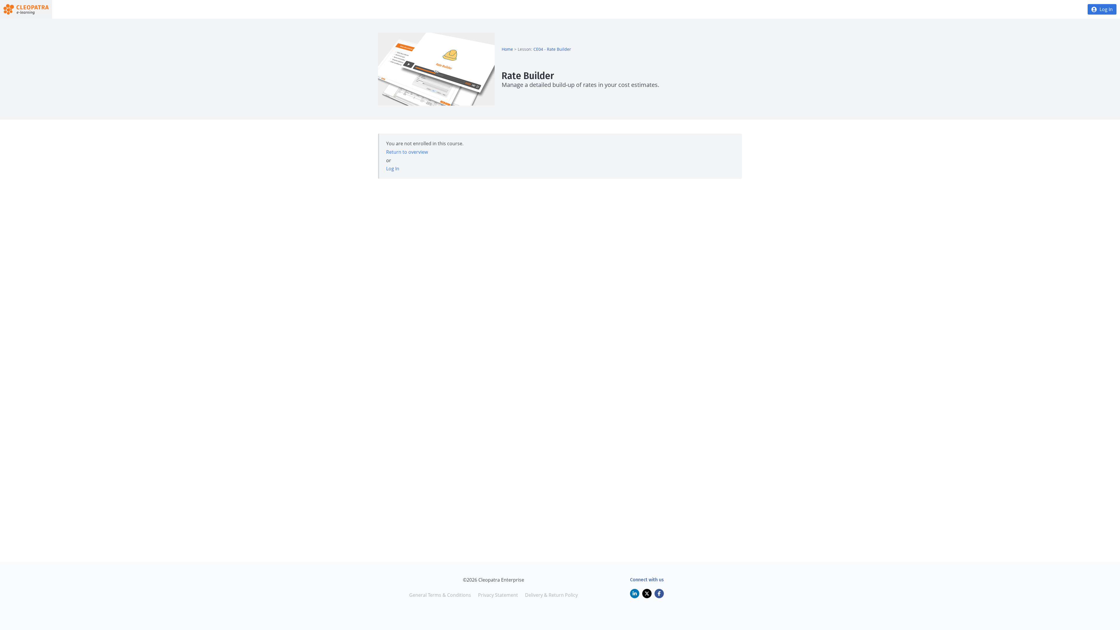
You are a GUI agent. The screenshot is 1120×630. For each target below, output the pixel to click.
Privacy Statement (498, 595)
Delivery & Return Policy (551, 595)
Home (507, 49)
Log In (1106, 9)
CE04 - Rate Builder (552, 49)
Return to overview (407, 152)
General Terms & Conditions (440, 595)
